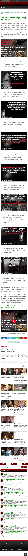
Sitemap (16, 545)
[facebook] (4, 338)
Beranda (14, 463)
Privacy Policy (17, 543)
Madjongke (5, 3)
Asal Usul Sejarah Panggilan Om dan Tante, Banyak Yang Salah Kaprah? (15, 525)
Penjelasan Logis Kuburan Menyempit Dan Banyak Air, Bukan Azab (15, 506)
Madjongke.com (5, 0)
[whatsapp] (17, 338)
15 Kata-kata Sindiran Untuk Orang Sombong (12, 354)
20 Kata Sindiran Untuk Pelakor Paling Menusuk (13, 361)
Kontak (13, 0)
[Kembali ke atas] (25, 554)
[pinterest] (23, 338)
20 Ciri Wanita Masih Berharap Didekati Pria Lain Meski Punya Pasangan (15, 532)
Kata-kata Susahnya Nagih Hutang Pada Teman (13, 18)
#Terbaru (17, 342)
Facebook (20, 0)
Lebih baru (3, 463)
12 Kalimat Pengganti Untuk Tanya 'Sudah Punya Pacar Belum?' (14, 512)
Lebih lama (25, 463)
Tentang (8, 543)
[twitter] (10, 338)
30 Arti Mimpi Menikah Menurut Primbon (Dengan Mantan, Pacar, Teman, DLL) (14, 493)
